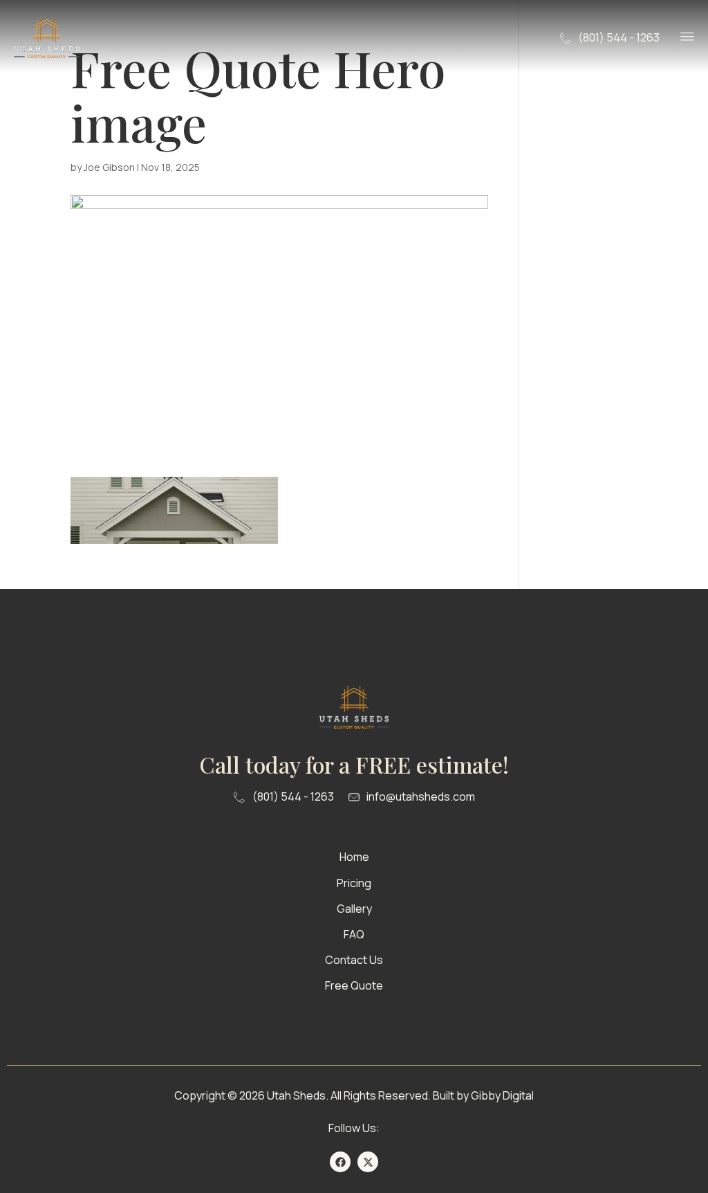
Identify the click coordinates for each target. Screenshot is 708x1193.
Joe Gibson (109, 167)
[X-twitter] (367, 1161)
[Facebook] (340, 1161)
